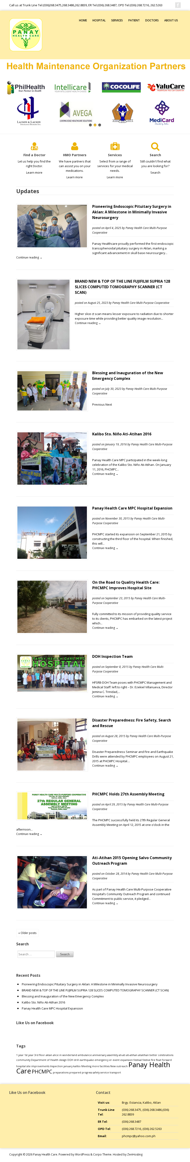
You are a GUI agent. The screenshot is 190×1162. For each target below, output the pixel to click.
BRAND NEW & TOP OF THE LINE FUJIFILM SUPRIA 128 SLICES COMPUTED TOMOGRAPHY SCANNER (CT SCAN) (122, 287)
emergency (101, 1060)
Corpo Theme (102, 1154)
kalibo (77, 1066)
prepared (75, 1072)
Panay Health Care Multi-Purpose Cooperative (140, 303)
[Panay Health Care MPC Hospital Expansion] (52, 558)
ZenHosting (134, 1154)
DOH (70, 1060)
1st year (29, 1055)
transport (115, 1072)
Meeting (86, 1066)
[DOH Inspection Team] (52, 690)
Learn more (34, 172)
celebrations (165, 1055)
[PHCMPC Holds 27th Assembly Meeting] (52, 818)
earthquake (86, 1060)
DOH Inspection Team (112, 656)
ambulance (85, 1055)
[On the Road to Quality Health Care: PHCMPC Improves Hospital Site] (52, 632)
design (63, 1060)
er (110, 1060)
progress (87, 1072)
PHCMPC (42, 1071)
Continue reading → (29, 257)
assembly (112, 1055)
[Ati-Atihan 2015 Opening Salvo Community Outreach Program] (52, 907)
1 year (20, 1055)
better (153, 1055)
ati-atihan (131, 1055)
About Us (171, 20)
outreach (122, 1066)
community (23, 1060)
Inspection (56, 1066)
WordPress (82, 1154)
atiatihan (143, 1055)
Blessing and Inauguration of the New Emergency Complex (63, 996)
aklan (49, 1055)
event (116, 1060)
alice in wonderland (65, 1055)
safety (96, 1072)
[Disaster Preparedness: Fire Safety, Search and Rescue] (52, 769)
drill (76, 1060)
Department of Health (44, 1060)
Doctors (152, 20)
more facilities (101, 1066)
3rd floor (39, 1055)
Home (83, 20)
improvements (40, 1066)
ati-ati (122, 1055)
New (113, 1066)
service (104, 1072)
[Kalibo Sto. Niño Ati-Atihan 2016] (52, 483)
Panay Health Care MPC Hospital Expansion (132, 508)
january (68, 1066)
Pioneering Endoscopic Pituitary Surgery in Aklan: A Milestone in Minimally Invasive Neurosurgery (131, 212)
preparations (61, 1072)
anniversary (99, 1055)
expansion (126, 1060)
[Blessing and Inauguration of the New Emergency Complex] (52, 409)
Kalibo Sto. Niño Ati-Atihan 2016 (121, 434)
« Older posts (27, 933)
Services (117, 20)
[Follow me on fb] (178, 5)
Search (155, 172)
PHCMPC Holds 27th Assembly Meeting (128, 794)
